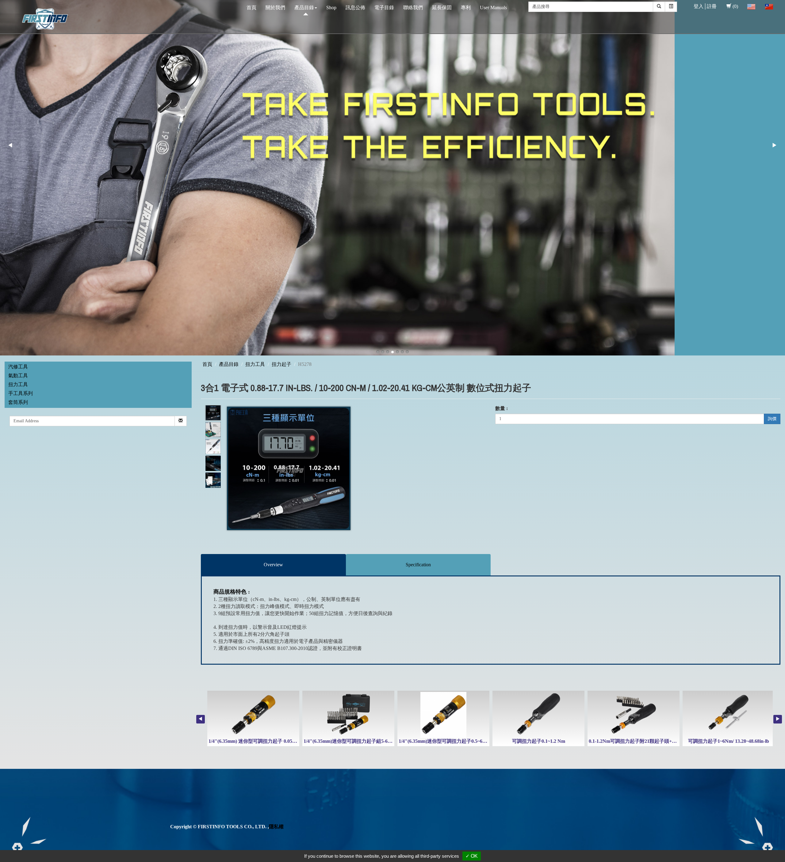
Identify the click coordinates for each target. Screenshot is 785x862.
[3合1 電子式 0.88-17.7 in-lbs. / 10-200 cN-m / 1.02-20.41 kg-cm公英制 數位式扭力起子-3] (213, 446)
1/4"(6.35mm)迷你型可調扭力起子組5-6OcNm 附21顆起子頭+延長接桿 (379, 741)
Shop (331, 7)
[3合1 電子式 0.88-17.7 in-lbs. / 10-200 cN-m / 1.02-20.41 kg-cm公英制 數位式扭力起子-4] (213, 463)
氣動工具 (18, 375)
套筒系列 (18, 402)
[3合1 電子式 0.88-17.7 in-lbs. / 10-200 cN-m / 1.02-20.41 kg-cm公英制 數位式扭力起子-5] (213, 480)
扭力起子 (281, 364)
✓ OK (471, 856)
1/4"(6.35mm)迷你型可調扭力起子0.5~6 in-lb (446, 741)
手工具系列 (20, 393)
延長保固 (442, 7)
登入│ (700, 6)
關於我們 (275, 7)
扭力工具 (18, 384)
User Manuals (493, 7)
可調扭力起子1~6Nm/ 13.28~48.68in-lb (728, 741)
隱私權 (276, 826)
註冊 (712, 6)
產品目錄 (304, 7)
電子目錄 (384, 7)
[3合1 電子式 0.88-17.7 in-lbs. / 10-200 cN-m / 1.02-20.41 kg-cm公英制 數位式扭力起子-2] (213, 429)
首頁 (251, 7)
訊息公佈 (355, 7)
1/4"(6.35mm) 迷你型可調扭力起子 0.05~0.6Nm (258, 741)
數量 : (501, 408)
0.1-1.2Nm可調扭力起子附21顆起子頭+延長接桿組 (642, 741)
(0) (735, 6)
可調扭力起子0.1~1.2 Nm (538, 741)
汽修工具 (18, 366)
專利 (466, 7)
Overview (273, 564)
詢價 (772, 418)
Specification (418, 564)
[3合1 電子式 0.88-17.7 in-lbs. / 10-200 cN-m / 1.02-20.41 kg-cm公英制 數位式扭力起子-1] (213, 413)
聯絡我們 (413, 7)
